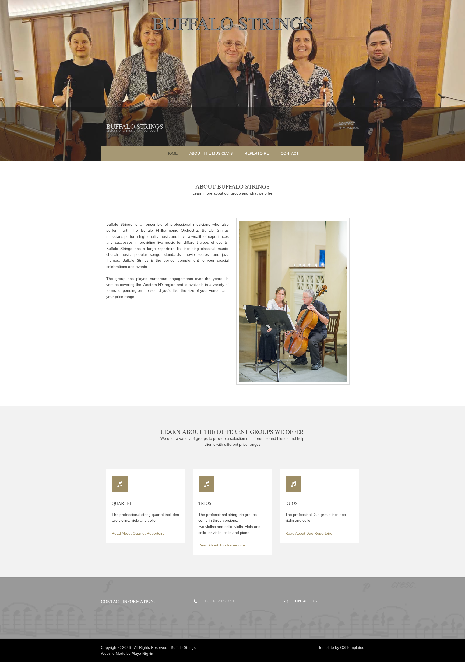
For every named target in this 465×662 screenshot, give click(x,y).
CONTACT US (305, 601)
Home (172, 153)
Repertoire (257, 153)
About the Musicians (211, 153)
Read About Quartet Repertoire (138, 533)
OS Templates (352, 647)
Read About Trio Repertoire (221, 545)
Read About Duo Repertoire (308, 533)
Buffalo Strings (134, 126)
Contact (290, 153)
